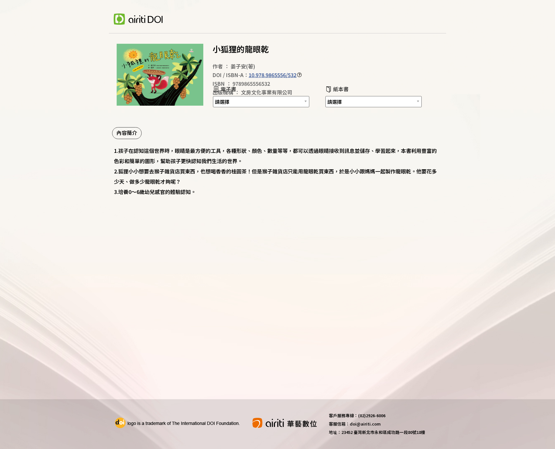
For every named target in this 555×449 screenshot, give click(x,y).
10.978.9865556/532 (272, 75)
